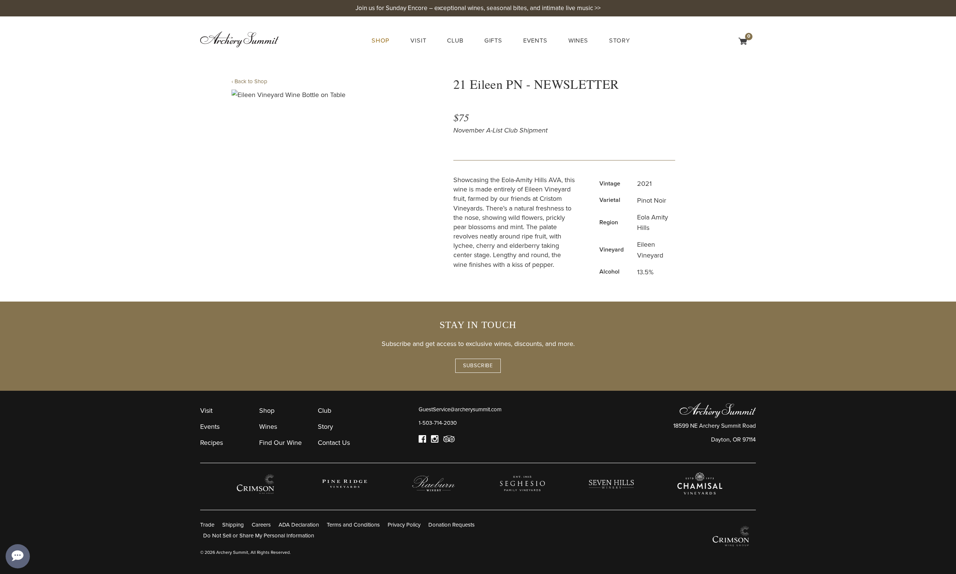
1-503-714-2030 (438, 422)
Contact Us (334, 443)
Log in (730, 42)
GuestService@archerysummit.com (460, 409)
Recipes (211, 443)
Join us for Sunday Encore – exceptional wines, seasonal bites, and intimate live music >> (478, 8)
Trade (207, 524)
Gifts (493, 40)
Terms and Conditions (353, 524)
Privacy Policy (404, 524)
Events (535, 40)
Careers (261, 524)
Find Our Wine (280, 443)
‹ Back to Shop (249, 81)
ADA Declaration (299, 524)
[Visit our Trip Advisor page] (449, 440)
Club (455, 40)
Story (619, 40)
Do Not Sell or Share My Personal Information (258, 535)
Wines (578, 40)
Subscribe (478, 365)
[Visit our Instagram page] (434, 440)
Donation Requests (451, 524)
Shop (380, 40)
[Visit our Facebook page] (422, 440)
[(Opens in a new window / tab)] (256, 483)
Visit (418, 40)
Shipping (233, 524)
